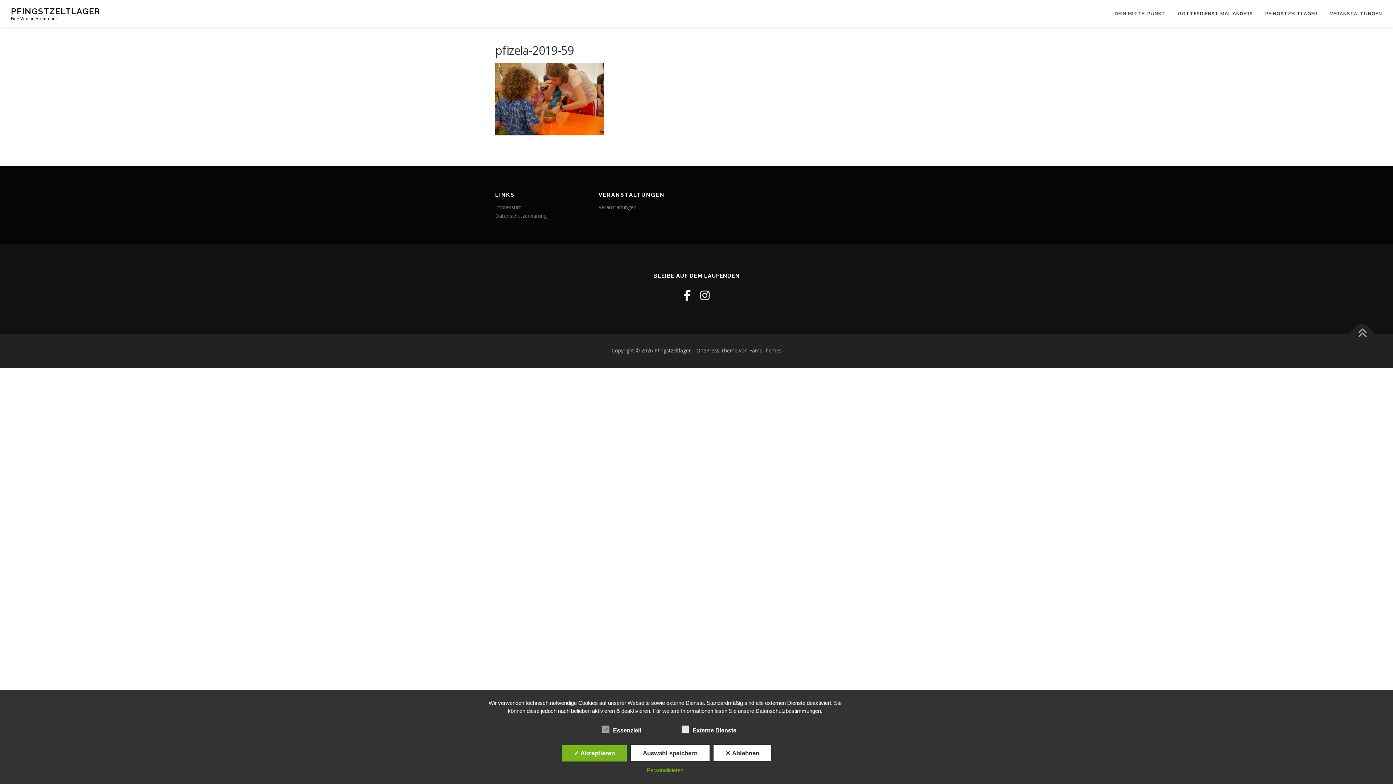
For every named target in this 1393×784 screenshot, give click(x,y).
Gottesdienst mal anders (1215, 13)
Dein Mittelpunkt (1140, 13)
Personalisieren (665, 770)
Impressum (508, 207)
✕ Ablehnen (742, 753)
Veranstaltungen (1356, 13)
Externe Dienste (714, 730)
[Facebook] (687, 295)
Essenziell (627, 730)
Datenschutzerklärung (521, 215)
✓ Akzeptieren (594, 753)
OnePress (707, 350)
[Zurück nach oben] (1362, 334)
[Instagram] (705, 295)
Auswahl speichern (670, 753)
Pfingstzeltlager (55, 11)
